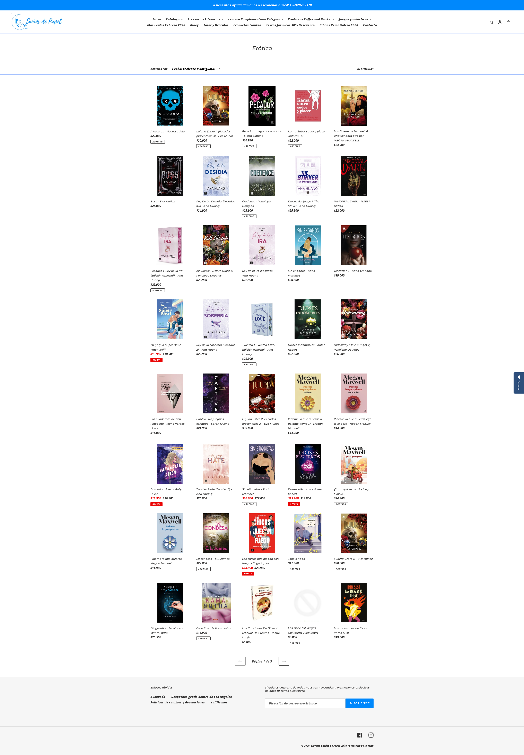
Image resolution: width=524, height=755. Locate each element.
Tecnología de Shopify (361, 745)
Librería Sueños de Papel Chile (329, 745)
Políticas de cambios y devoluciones (177, 702)
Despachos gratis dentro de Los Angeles (201, 697)
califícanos (219, 702)
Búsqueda (157, 697)
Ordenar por (159, 69)
